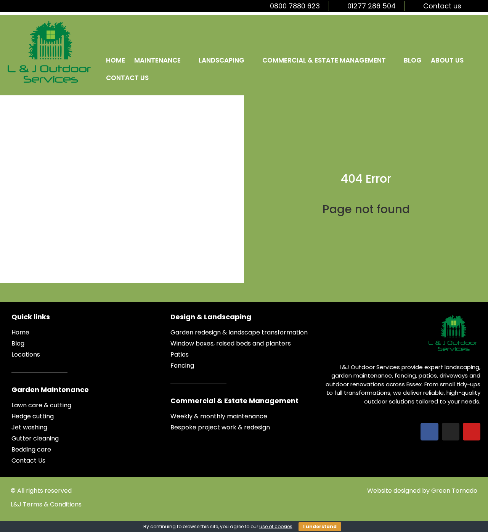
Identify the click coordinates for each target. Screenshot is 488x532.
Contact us (127, 77)
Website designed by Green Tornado (422, 490)
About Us (447, 60)
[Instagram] (450, 431)
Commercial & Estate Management (324, 60)
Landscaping (221, 60)
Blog (413, 60)
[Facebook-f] (429, 431)
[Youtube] (471, 431)
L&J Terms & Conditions (46, 504)
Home (115, 60)
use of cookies (275, 526)
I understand (320, 526)
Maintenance (157, 60)
